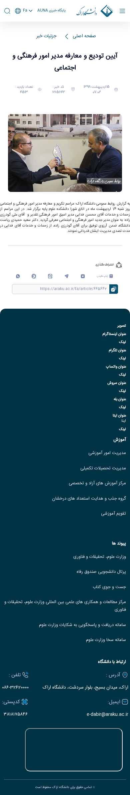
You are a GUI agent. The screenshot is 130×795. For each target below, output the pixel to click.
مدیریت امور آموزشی (107, 453)
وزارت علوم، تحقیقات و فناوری (99, 557)
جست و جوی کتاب (109, 587)
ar (24, 36)
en (24, 28)
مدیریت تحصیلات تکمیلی (103, 468)
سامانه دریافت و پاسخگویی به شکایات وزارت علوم (82, 625)
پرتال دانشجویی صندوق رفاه (101, 571)
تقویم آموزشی (113, 513)
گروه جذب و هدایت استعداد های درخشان (89, 498)
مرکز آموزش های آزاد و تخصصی (97, 483)
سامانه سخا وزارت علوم (106, 640)
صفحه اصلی (84, 36)
